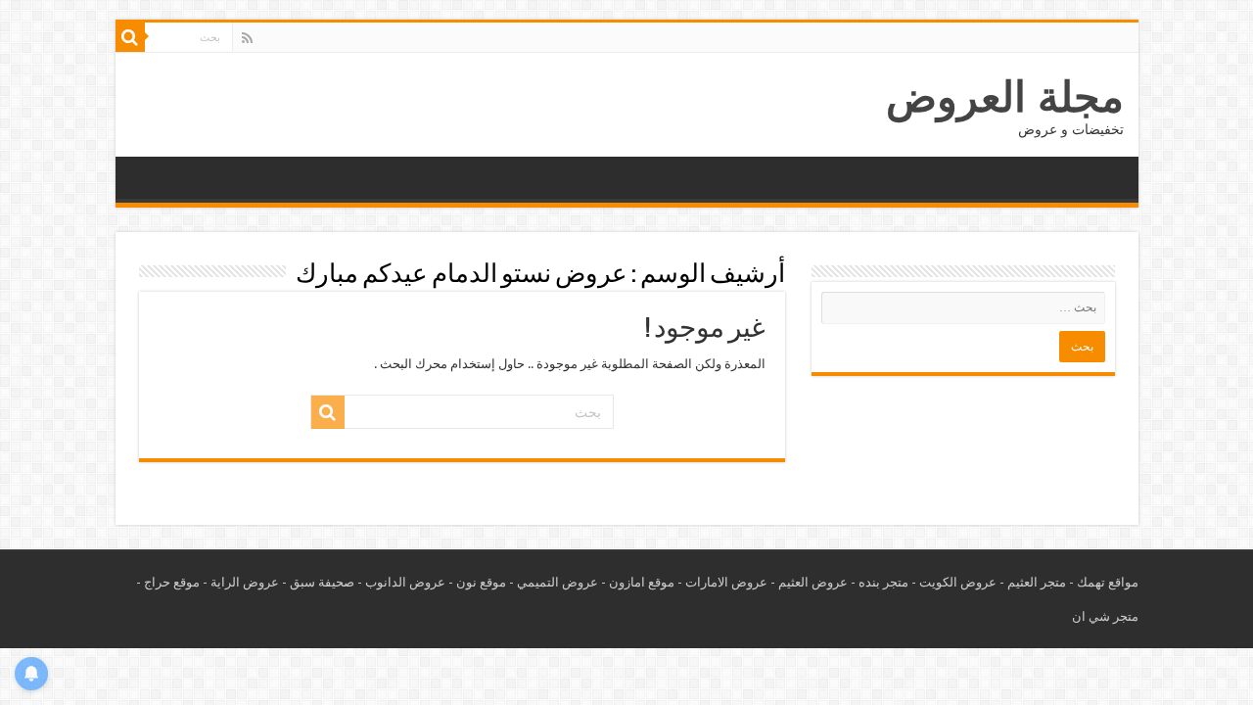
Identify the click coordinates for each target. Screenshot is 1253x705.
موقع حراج (172, 582)
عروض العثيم (813, 582)
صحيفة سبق (322, 582)
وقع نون (477, 582)
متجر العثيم (1036, 582)
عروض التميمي (557, 582)
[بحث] (130, 37)
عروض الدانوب (405, 582)
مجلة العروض (1005, 96)
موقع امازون (641, 582)
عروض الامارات (726, 582)
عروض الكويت (958, 582)
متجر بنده (883, 582)
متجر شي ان (1105, 616)
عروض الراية (244, 582)
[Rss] (247, 38)
